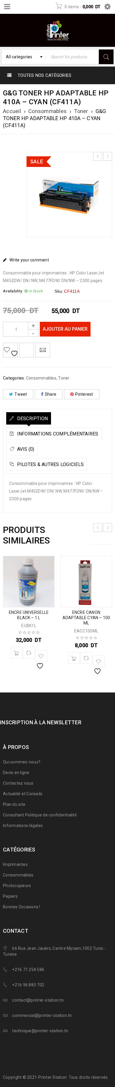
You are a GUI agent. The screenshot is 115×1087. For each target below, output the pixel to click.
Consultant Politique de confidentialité (40, 815)
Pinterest (84, 394)
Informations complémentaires (57, 434)
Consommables (47, 111)
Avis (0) (25, 449)
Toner (81, 111)
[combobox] (23, 56)
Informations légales (23, 825)
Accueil (12, 111)
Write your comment (29, 260)
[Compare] (29, 653)
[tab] (28, 418)
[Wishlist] (10, 350)
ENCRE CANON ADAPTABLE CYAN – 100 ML (86, 617)
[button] (16, 653)
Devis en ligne (16, 772)
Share (50, 394)
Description (32, 418)
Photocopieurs (17, 885)
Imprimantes (15, 864)
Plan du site (14, 804)
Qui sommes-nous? (21, 762)
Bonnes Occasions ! (21, 906)
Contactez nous (18, 783)
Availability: (13, 291)
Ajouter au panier (65, 329)
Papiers (10, 896)
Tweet (20, 394)
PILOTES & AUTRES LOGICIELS (50, 464)
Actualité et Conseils (22, 793)
